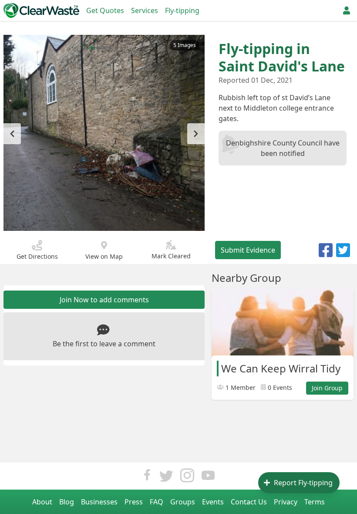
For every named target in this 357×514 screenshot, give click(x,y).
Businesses (99, 502)
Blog (66, 502)
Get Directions (37, 256)
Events (213, 502)
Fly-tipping (182, 10)
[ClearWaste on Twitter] (166, 477)
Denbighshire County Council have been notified (283, 148)
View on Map (104, 256)
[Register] (347, 10)
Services (144, 10)
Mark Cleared (171, 256)
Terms (314, 502)
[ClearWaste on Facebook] (147, 477)
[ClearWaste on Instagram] (187, 477)
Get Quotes (105, 10)
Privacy (285, 502)
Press (134, 502)
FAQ (156, 502)
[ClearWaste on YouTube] (208, 477)
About (42, 502)
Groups (182, 502)
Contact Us (249, 502)
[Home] (41, 10)
